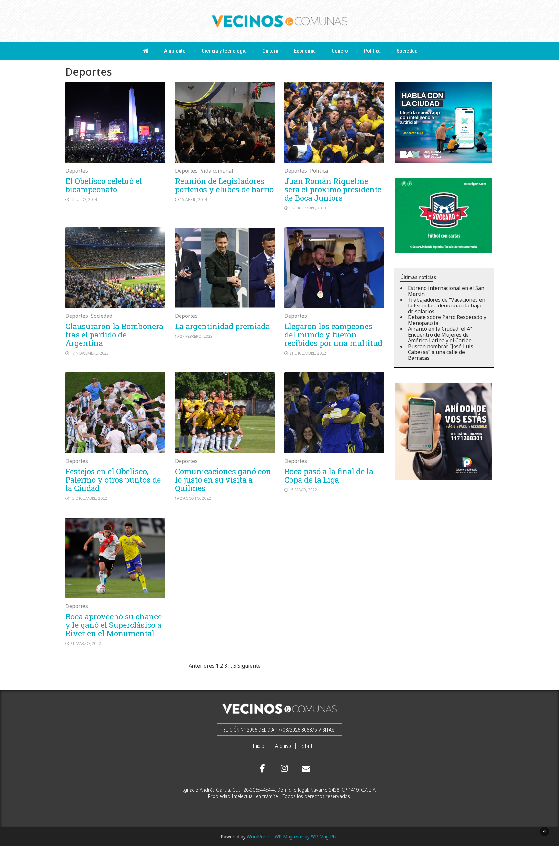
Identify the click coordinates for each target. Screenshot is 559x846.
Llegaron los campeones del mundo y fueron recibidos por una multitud (333, 334)
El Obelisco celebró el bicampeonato (103, 185)
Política (372, 51)
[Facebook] (262, 768)
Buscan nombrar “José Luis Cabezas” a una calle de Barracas (440, 352)
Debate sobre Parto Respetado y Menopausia (447, 320)
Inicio (258, 746)
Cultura (270, 51)
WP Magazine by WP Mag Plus (307, 836)
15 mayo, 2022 (303, 490)
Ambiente (175, 51)
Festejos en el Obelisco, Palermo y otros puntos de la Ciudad (113, 479)
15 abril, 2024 (193, 199)
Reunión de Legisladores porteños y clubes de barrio (224, 185)
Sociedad (407, 51)
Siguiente (249, 665)
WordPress (258, 836)
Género (340, 51)
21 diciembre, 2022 (307, 353)
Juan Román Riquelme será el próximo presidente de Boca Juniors (332, 189)
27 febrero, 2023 (196, 336)
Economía (305, 51)
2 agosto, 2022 (195, 498)
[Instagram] (283, 768)
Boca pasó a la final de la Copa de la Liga (328, 475)
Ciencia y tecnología (224, 51)
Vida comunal (217, 170)
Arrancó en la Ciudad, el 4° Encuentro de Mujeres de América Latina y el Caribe (440, 334)
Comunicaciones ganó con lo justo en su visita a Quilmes (223, 479)
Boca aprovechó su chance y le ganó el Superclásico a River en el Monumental (113, 624)
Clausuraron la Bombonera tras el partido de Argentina (114, 334)
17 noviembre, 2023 (89, 353)
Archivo (283, 746)
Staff (306, 746)
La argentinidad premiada (222, 326)
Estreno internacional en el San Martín (446, 290)
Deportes (76, 170)
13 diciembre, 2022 (88, 498)
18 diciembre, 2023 (307, 208)
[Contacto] (304, 769)
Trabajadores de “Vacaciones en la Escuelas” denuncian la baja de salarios (446, 305)
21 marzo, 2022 (85, 643)
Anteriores (201, 665)
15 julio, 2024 (83, 199)
